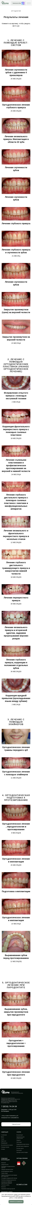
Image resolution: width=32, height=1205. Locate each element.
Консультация (19, 1135)
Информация (4, 1143)
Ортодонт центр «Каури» (22, 1152)
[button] (16, 1124)
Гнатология (19, 1150)
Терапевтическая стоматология (20, 1137)
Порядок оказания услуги (7, 1169)
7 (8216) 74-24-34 (9, 1106)
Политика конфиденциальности (8, 1180)
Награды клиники (22, 1158)
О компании (4, 1135)
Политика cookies (5, 1185)
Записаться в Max (17, 3)
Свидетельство (4, 1164)
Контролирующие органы (7, 1171)
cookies (16, 1194)
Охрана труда (4, 1173)
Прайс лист (3, 1141)
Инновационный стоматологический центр (17, 1093)
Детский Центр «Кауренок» (22, 1146)
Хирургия (18, 1140)
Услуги (2, 1139)
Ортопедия (19, 1142)
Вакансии (3, 1186)
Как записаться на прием (7, 1145)
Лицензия (3, 1162)
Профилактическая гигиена (22, 1144)
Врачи (2, 1137)
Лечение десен (20, 1148)
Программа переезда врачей (8, 1188)
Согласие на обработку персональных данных (6, 1182)
